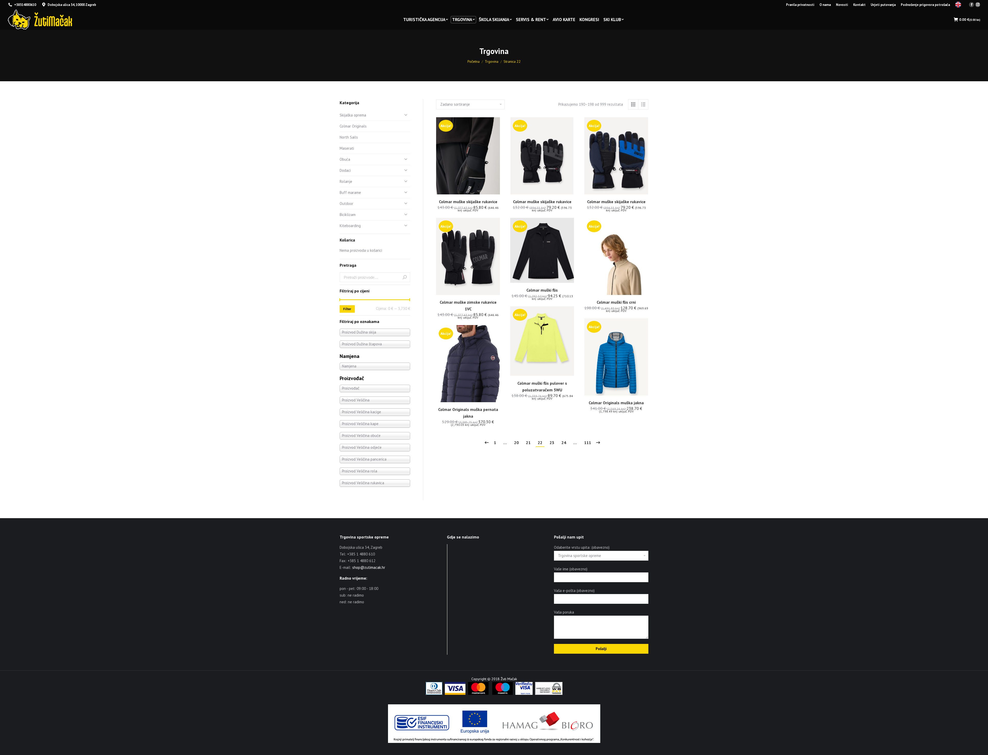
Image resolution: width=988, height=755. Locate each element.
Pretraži (404, 277)
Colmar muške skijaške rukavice (468, 201)
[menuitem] (800, 4)
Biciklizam (348, 214)
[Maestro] (502, 693)
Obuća (345, 159)
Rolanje (346, 181)
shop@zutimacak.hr (368, 567)
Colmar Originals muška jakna (616, 402)
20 (516, 442)
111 (587, 442)
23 (552, 442)
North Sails (349, 137)
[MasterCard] (478, 693)
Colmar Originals (353, 126)
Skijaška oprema (353, 115)
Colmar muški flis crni (616, 302)
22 (540, 442)
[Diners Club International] (434, 693)
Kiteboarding (350, 225)
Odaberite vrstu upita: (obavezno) (582, 547)
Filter (347, 309)
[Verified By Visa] (524, 693)
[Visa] (455, 693)
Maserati (347, 148)
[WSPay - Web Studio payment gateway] (549, 693)
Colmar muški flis (542, 290)
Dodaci (345, 170)
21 (528, 442)
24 (563, 442)
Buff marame (350, 192)
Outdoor (346, 203)
